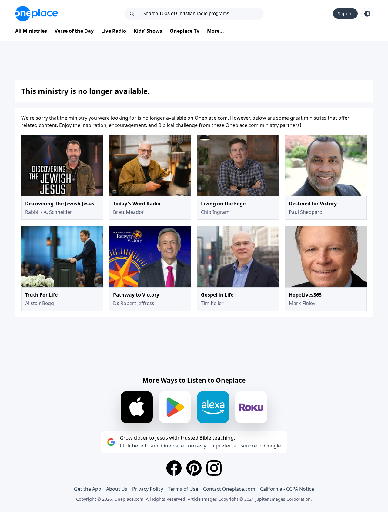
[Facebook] (174, 468)
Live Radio (113, 31)
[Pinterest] (194, 468)
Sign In (345, 13)
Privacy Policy (147, 489)
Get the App (87, 489)
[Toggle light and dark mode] (367, 13)
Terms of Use (183, 489)
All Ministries (31, 31)
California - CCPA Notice (287, 489)
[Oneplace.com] (36, 13)
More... (215, 31)
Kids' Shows (148, 31)
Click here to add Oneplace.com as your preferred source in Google (200, 445)
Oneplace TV (184, 31)
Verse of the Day (74, 31)
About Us (116, 489)
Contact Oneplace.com (229, 489)
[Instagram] (214, 468)
